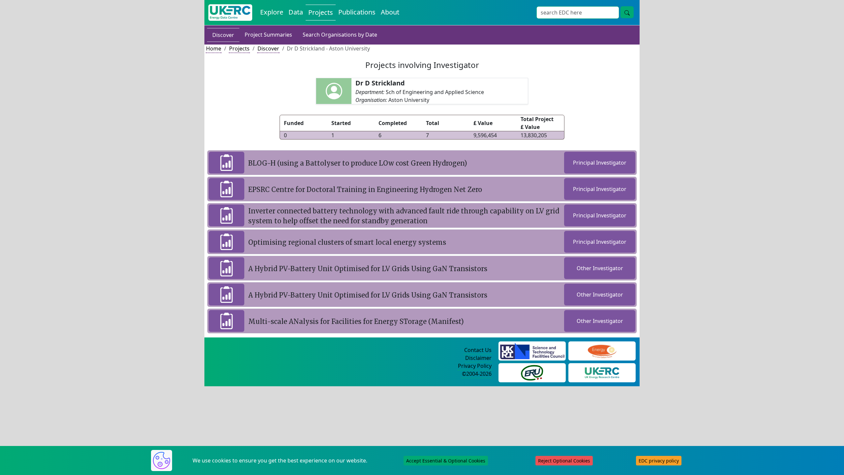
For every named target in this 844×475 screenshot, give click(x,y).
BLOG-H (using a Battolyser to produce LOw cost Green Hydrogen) (357, 163)
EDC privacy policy (659, 461)
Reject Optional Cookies (564, 461)
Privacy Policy (475, 365)
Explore (271, 12)
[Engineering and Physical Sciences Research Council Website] (602, 350)
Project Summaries (268, 34)
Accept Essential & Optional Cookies (445, 461)
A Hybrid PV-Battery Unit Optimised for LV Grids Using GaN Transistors (367, 269)
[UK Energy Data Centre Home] (230, 12)
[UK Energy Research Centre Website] (602, 372)
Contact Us (478, 350)
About (390, 12)
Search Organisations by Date (340, 34)
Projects (320, 12)
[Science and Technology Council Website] (532, 350)
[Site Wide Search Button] (627, 12)
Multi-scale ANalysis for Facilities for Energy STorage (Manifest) (356, 321)
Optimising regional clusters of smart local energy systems (347, 242)
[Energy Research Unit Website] (532, 372)
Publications (357, 12)
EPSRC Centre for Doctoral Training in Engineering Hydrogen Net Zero (365, 189)
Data (295, 12)
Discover (223, 35)
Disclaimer (478, 358)
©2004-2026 (477, 373)
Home (213, 48)
